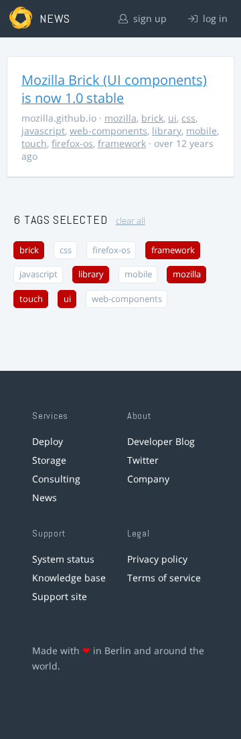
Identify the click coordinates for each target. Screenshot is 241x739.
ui (172, 118)
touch (34, 143)
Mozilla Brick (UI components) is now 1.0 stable (114, 89)
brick (152, 118)
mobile (201, 130)
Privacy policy (157, 559)
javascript (43, 130)
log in (214, 18)
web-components (108, 130)
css (188, 118)
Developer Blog (161, 441)
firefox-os (72, 143)
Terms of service (164, 577)
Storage (49, 460)
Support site (59, 596)
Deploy (47, 441)
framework (122, 143)
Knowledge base (69, 577)
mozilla (120, 118)
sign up (149, 18)
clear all (130, 221)
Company (148, 478)
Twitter (143, 460)
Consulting (56, 478)
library (166, 130)
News (44, 497)
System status (63, 559)
